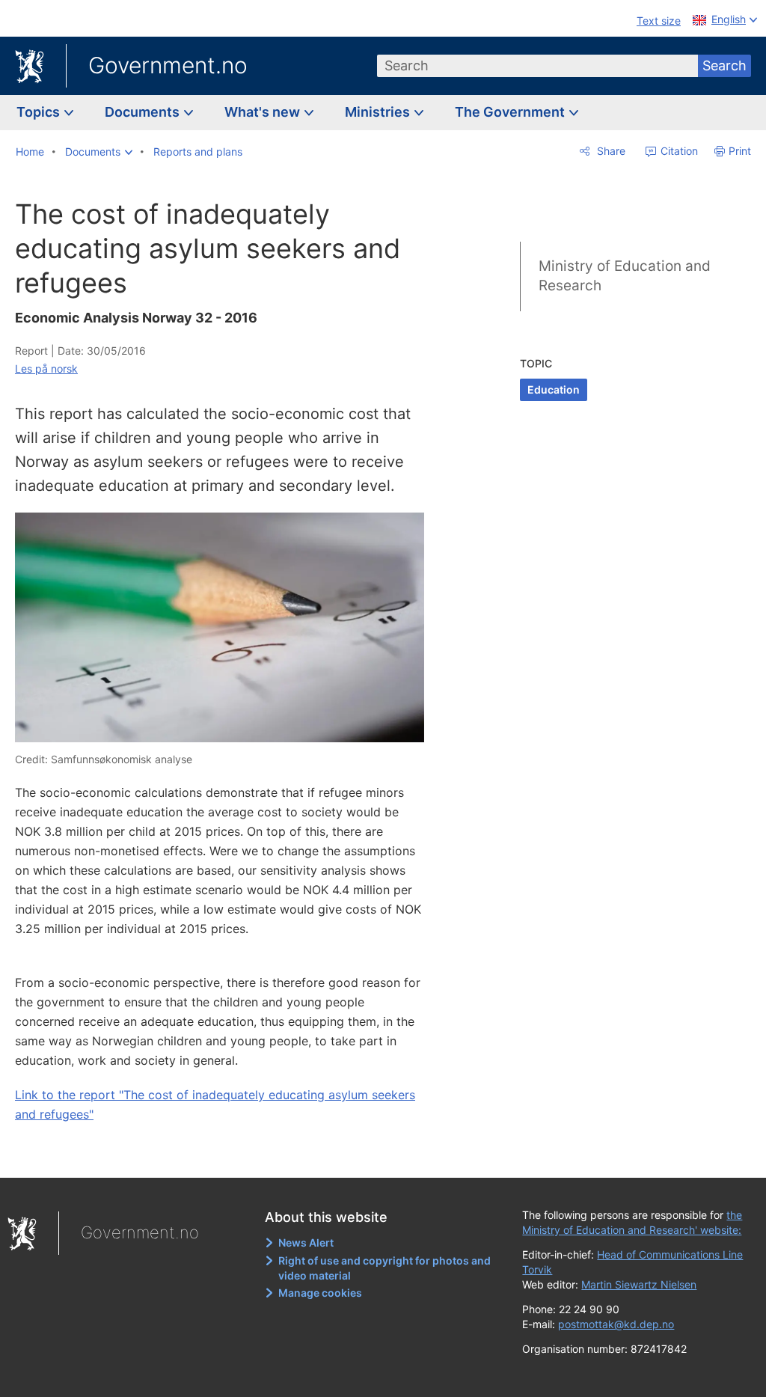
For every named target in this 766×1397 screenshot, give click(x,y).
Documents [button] (144, 112)
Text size (659, 20)
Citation (678, 150)
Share (609, 150)
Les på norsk (46, 368)
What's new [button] (263, 112)
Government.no (168, 65)
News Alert (306, 1242)
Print (740, 150)
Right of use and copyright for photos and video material (384, 1268)
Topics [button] (39, 112)
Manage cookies (320, 1292)
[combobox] (538, 66)
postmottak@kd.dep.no (616, 1324)
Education (553, 389)
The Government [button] (511, 112)
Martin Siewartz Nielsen (638, 1284)
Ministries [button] (379, 112)
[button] (98, 151)
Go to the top (228, 1156)
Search (724, 65)
